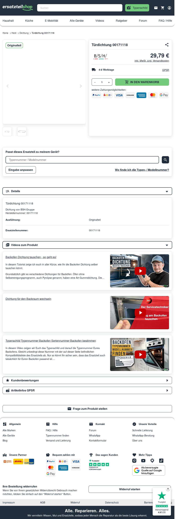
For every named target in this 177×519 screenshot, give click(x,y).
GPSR (165, 70)
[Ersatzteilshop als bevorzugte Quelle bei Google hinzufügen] (148, 470)
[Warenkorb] (162, 7)
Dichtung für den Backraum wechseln (28, 299)
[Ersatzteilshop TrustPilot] (95, 460)
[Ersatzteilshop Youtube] (144, 460)
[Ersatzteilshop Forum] (153, 460)
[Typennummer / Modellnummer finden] (165, 159)
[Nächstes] (81, 86)
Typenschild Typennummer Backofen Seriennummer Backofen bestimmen (51, 341)
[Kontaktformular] (156, 7)
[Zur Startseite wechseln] (18, 8)
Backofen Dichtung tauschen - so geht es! (31, 257)
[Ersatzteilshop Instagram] (135, 460)
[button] (8, 21)
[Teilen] (167, 45)
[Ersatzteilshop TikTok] (162, 460)
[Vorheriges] (8, 86)
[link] (87, 408)
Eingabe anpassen (20, 170)
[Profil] (169, 7)
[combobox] (79, 7)
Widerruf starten (129, 489)
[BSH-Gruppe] (100, 56)
